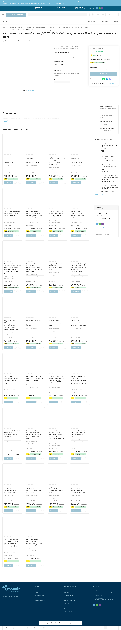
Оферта (66, 590)
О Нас (36, 590)
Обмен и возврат (68, 595)
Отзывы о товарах (40, 600)
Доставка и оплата (40, 595)
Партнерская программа (71, 608)
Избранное (21, 41)
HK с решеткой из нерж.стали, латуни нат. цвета (73, 27)
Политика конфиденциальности (10, 599)
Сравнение (32, 41)
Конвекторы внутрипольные (61, 82)
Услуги (37, 592)
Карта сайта (24, 599)
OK (79, 623)
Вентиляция (57, 75)
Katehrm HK (53, 27)
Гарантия (66, 592)
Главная (4, 27)
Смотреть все (98, 194)
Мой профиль (67, 603)
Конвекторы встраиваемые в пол (37, 27)
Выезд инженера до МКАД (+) (66, 55)
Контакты (37, 598)
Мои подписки (68, 611)
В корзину (9, 182)
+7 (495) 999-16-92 (61, 7)
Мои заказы (67, 606)
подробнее (6, 121)
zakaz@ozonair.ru (103, 228)
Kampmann (21, 27)
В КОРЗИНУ (103, 74)
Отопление (12, 27)
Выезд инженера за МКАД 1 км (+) (66, 57)
